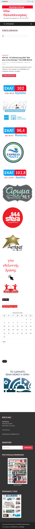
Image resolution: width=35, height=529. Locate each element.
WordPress (15, 527)
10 (4, 326)
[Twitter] (30, 1)
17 (4, 330)
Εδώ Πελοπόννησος (15, 13)
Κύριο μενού (10, 24)
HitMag (22, 527)
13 (17, 326)
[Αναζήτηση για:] (17, 448)
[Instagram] (32, 1)
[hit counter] (9, 307)
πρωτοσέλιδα (18, 485)
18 (9, 330)
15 (26, 326)
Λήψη (4, 361)
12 (13, 326)
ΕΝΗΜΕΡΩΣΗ (5, 55)
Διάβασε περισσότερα (9, 75)
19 (13, 330)
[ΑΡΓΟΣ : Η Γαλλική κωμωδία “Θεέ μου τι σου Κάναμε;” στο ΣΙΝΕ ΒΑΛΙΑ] (17, 45)
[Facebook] (28, 1)
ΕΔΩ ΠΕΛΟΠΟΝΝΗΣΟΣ (17, 62)
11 (9, 326)
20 (17, 330)
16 (30, 326)
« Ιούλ (4, 341)
